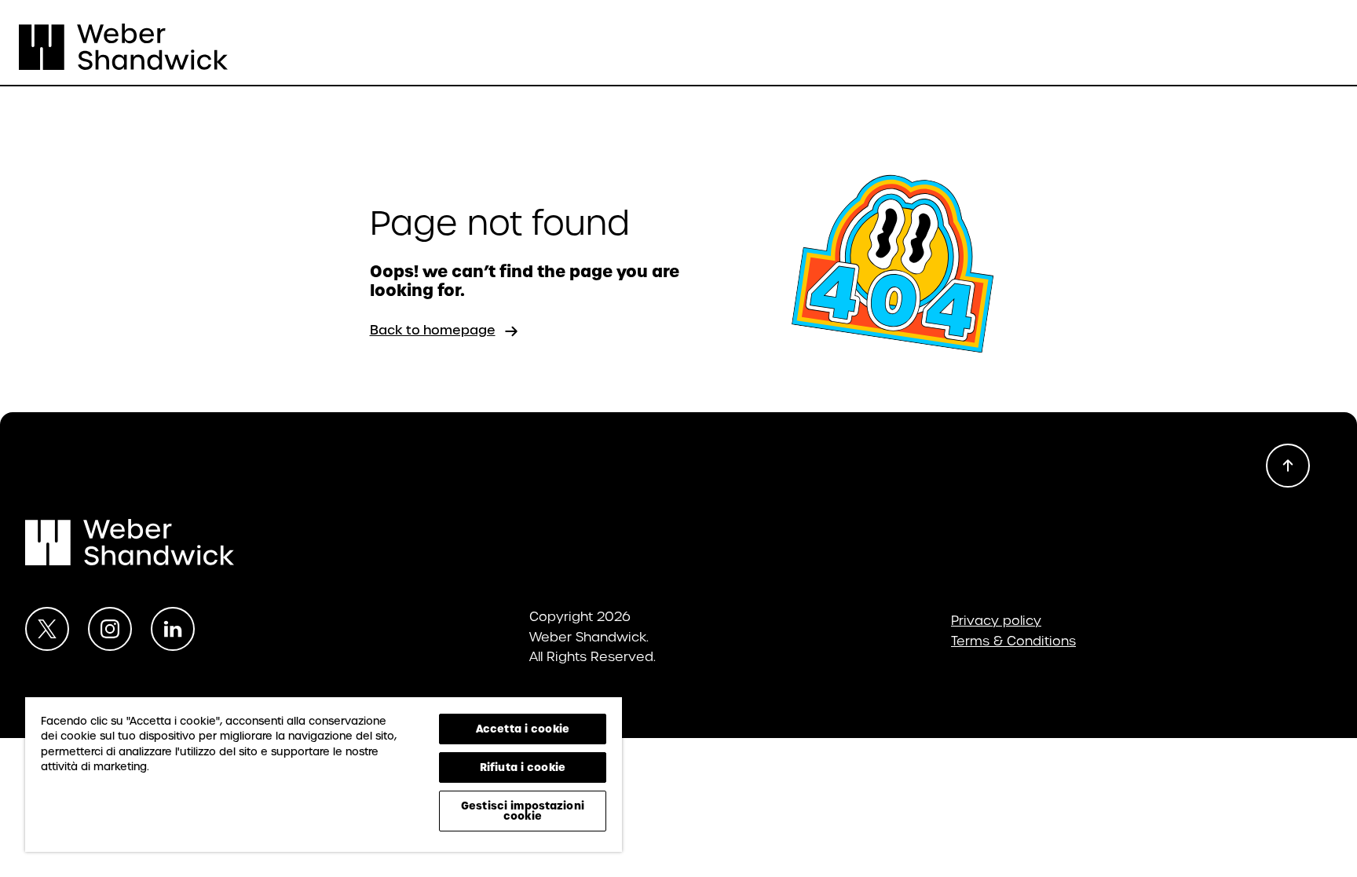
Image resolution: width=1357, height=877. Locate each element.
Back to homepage (433, 330)
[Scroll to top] (1288, 466)
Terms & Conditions (1013, 641)
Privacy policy (996, 621)
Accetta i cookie (522, 729)
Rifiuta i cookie (522, 767)
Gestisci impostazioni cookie (522, 810)
